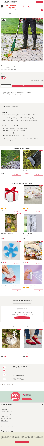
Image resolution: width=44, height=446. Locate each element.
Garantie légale (5, 416)
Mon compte (4, 409)
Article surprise (4, 204)
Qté (1, 83)
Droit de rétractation (6, 418)
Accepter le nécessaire (25, 444)
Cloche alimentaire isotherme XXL (30, 260)
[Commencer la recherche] (42, 10)
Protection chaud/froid (28, 233)
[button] (22, 404)
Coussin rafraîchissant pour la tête (8, 260)
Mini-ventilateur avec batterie (29, 285)
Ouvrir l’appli (40, 2)
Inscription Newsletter (6, 411)
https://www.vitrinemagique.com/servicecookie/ (26, 438)
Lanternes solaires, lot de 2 (7, 233)
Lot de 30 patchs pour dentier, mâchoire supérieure (10, 286)
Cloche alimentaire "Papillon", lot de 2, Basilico (31, 205)
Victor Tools (3, 64)
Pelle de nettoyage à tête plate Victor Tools (32, 172)
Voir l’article (16, 174)
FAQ (2, 407)
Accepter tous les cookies (22, 442)
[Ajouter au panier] (27, 83)
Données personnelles (6, 414)
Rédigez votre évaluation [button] (22, 317)
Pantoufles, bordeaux (27, 348)
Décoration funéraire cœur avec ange (9, 348)
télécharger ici (12, 123)
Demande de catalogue (6, 413)
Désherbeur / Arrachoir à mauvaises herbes (10, 169)
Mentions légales (18, 444)
